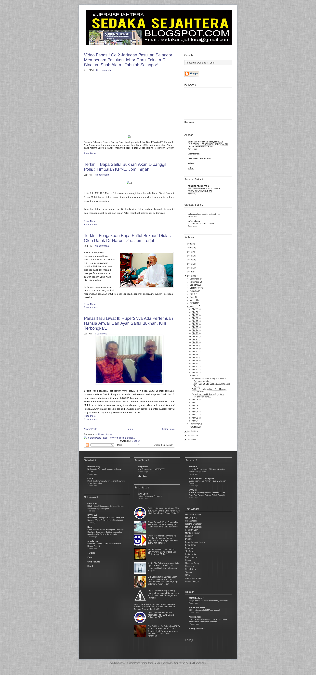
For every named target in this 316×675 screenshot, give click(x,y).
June (192, 296)
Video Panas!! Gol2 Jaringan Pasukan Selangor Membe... (209, 379)
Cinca (90, 478)
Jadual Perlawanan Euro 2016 (150, 496)
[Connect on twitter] (219, 14)
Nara (89, 526)
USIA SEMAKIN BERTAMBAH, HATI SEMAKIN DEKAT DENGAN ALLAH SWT (208, 145)
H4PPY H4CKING (197, 607)
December (194, 278)
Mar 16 (195, 354)
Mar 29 (195, 315)
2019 (189, 251)
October (193, 284)
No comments (103, 70)
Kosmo (188, 560)
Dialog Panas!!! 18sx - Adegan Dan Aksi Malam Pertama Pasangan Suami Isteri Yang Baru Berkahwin (163, 524)
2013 (189, 275)
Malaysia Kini (191, 517)
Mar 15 (195, 357)
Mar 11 (195, 369)
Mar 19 (195, 345)
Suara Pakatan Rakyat (195, 541)
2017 (189, 259)
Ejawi (89, 557)
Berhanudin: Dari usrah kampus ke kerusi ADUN (104, 470)
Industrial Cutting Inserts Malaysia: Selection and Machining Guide (207, 470)
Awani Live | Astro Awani (199, 158)
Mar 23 (195, 333)
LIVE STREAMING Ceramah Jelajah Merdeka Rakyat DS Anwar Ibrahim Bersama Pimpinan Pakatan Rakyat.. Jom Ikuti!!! (154, 606)
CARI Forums (93, 561)
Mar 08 (195, 399)
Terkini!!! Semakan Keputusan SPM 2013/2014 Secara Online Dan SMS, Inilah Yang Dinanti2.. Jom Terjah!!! (164, 510)
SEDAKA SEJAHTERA (198, 186)
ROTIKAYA (92, 515)
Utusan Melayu (192, 581)
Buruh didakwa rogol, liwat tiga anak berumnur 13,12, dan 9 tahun (106, 481)
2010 (189, 439)
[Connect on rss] (229, 14)
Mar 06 (195, 405)
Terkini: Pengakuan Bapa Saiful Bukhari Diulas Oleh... (209, 390)
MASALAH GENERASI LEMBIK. (201, 223)
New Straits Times (193, 578)
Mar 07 (195, 402)
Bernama (189, 548)
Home (130, 429)
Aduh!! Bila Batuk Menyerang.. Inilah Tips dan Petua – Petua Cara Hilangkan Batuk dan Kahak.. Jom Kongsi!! (164, 567)
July (192, 293)
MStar (187, 575)
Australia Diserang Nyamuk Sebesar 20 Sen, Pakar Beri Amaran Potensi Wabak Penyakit (207, 493)
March (193, 306)
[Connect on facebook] (224, 14)
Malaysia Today (192, 563)
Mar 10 (195, 372)
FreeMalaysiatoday (193, 523)
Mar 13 (195, 363)
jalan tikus (142, 475)
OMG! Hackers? (196, 598)
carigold (91, 552)
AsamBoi (193, 466)
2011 (189, 435)
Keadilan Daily (191, 529)
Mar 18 (195, 348)
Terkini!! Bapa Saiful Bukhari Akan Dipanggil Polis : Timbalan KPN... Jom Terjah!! (125, 166)
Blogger (135, 440)
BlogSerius (143, 466)
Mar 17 (195, 351)
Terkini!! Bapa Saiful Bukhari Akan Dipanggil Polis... (211, 384)
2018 (189, 255)
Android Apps (195, 616)
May (192, 299)
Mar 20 (195, 342)
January (193, 426)
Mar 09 (195, 375)
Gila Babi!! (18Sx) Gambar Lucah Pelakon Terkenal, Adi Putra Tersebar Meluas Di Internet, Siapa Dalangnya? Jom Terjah (163, 580)
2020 (189, 247)
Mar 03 (195, 414)
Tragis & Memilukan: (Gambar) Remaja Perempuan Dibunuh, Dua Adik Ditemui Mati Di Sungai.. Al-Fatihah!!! (163, 594)
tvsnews (188, 538)
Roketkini (189, 535)
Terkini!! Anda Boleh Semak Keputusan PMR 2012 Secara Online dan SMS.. (161, 615)
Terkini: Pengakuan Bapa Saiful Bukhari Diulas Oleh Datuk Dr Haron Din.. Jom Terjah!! (127, 237)
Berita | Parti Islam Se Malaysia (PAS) (205, 141)
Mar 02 (195, 417)
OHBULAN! (92, 503)
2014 (189, 271)
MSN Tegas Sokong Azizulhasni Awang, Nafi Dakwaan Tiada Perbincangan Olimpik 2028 (105, 518)
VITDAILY (193, 490)
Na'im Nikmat (194, 221)
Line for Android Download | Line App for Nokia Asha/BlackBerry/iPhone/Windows (208, 620)
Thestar (188, 572)
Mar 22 (195, 336)
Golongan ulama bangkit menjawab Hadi (204, 214)
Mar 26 (195, 324)
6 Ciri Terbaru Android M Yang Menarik (204, 610)
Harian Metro (191, 557)
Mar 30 (195, 312)
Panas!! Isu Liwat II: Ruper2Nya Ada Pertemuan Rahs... (208, 395)
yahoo (191, 163)
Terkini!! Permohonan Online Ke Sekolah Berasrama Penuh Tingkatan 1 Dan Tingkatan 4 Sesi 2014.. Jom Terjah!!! (163, 539)
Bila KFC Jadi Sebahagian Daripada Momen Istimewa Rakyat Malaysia (105, 507)
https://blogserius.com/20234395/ (151, 469)
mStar (191, 167)
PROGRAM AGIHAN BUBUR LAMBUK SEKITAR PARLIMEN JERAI (204, 189)
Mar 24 (195, 330)
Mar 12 (195, 366)
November (194, 281)
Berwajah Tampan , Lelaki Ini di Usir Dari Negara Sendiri (104, 544)
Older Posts (168, 429)
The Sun (189, 550)
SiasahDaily (190, 569)
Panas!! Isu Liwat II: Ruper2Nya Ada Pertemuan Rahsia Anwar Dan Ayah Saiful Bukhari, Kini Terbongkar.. (128, 323)
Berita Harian (191, 553)
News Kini (189, 566)
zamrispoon (92, 541)
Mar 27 (195, 321)
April (192, 302)
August (193, 290)
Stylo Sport (143, 493)
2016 (189, 263)
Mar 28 (195, 318)
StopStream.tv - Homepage (201, 478)
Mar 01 (195, 420)
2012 (189, 431)
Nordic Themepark (163, 662)
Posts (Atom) (105, 434)
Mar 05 (195, 408)
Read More (90, 153)
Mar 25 (195, 327)
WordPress (134, 662)
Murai (90, 566)
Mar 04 (195, 411)
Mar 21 (195, 339)
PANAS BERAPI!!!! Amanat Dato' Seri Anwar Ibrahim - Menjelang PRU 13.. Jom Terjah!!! (162, 551)
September (195, 287)
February (194, 423)
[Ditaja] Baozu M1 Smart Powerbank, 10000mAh (208, 600)
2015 (189, 267)
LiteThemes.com (197, 662)
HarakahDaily (93, 466)
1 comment (101, 333)
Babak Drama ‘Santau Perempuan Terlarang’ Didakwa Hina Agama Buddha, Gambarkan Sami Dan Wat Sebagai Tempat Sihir (105, 532)
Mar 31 (195, 308)
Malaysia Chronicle (193, 526)
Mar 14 (195, 360)
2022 (189, 243)
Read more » (91, 224)
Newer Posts (90, 429)
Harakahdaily (191, 520)
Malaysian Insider (193, 514)
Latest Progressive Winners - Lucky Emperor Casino (207, 481)
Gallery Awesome (197, 628)
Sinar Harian (193, 153)
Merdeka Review (192, 532)
